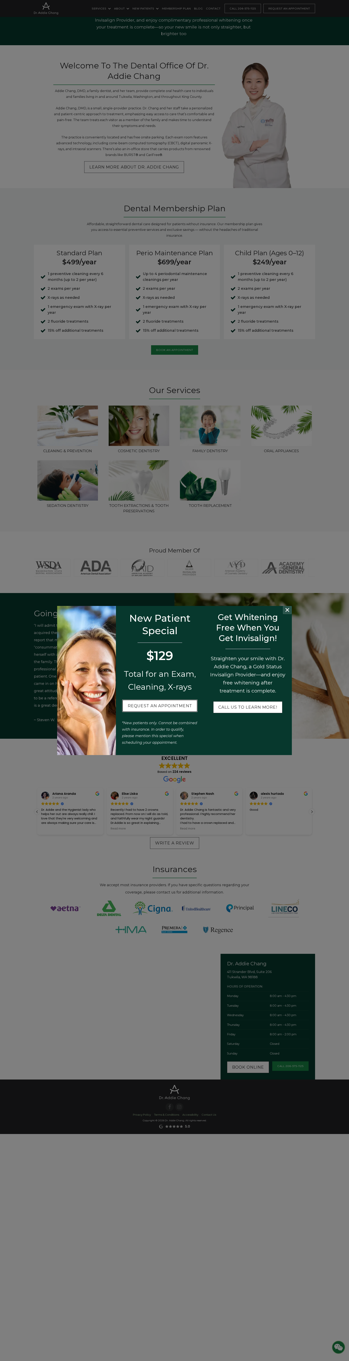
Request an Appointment (160, 705)
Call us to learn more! (247, 707)
